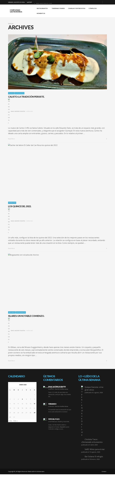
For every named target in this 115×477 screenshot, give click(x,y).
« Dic (10, 421)
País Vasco (12, 312)
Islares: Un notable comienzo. (26, 315)
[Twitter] (100, 2)
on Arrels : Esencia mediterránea (58, 389)
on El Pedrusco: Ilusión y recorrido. (58, 421)
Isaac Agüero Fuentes (18, 111)
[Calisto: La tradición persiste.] (54, 62)
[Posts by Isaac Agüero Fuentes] (9, 111)
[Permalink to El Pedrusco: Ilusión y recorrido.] (45, 420)
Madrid (11, 93)
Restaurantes (19, 93)
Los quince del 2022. (19, 206)
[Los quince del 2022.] (54, 171)
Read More (11, 139)
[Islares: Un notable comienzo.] (54, 281)
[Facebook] (89, 2)
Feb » (15, 421)
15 (34, 403)
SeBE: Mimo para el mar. (95, 449)
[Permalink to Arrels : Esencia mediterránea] (53, 387)
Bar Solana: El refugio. (94, 456)
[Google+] (92, 2)
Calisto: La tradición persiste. (26, 96)
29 (34, 412)
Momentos (12, 202)
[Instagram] (96, 2)
